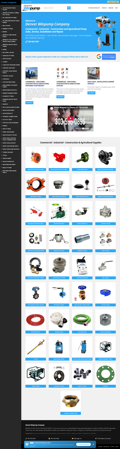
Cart (116, 8)
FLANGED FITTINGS (8, 96)
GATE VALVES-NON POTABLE (11, 107)
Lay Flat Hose (7, 119)
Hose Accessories (8, 110)
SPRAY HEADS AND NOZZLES (11, 149)
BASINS (5, 31)
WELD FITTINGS (7, 167)
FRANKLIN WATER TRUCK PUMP (10, 100)
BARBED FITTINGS (8, 28)
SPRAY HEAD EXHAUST (9, 143)
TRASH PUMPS (7, 158)
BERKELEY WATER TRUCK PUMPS (10, 45)
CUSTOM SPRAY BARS (9, 82)
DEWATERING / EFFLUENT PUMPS (10, 86)
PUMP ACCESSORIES (8, 132)
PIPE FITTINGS (7, 129)
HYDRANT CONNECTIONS (10, 116)
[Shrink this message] (93, 444)
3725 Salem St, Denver (104, 438)
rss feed (112, 446)
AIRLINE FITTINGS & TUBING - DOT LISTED (11, 13)
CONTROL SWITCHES (9, 68)
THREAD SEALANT (8, 152)
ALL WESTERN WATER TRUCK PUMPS (11, 21)
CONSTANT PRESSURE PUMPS (11, 65)
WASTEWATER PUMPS (9, 164)
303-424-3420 (55, 438)
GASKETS (5, 104)
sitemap (100, 446)
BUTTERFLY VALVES (8, 52)
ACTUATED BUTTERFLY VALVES (9, 9)
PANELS (5, 125)
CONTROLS (6, 79)
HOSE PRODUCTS (8, 113)
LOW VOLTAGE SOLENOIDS (10, 122)
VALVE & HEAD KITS (8, 161)
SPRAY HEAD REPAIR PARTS (10, 146)
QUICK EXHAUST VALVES (10, 135)
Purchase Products (94, 8)
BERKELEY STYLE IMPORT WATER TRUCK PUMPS (10, 40)
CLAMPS (5, 62)
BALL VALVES (6, 25)
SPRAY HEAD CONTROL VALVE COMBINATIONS (9, 139)
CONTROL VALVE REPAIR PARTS (10, 72)
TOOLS (5, 155)
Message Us (77, 438)
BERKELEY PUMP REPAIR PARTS (9, 35)
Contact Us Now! (113, 2)
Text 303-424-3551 (84, 444)
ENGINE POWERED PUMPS (10, 93)
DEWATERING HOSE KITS (10, 90)
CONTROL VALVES (8, 76)
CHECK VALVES (7, 58)
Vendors (110, 8)
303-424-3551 (31, 438)
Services (104, 8)
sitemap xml (106, 446)
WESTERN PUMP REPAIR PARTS (9, 171)
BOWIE (5, 49)
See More (29, 103)
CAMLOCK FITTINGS (8, 55)
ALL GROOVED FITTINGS (10, 17)
